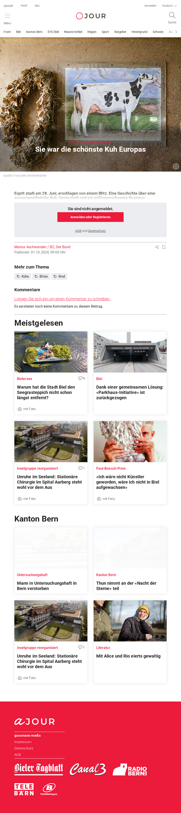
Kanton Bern (34, 32)
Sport (105, 32)
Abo (37, 5)
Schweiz (158, 32)
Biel (18, 32)
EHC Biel (53, 32)
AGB (17, 755)
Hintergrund (139, 32)
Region (91, 32)
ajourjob (8, 5)
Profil (24, 5)
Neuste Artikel (73, 32)
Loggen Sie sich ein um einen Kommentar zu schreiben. (62, 299)
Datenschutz (23, 748)
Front (7, 32)
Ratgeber (120, 32)
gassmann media (27, 735)
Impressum (22, 742)
